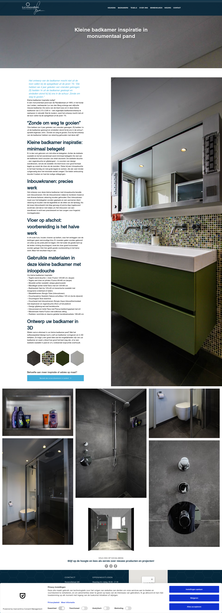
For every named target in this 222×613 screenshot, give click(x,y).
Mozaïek (32, 283)
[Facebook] (115, 566)
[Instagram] (111, 566)
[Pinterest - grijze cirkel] (106, 566)
